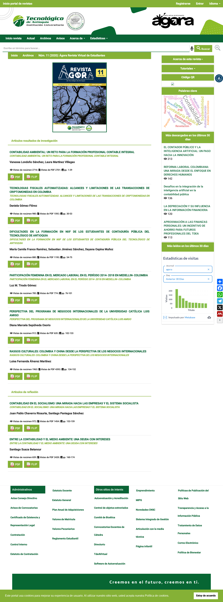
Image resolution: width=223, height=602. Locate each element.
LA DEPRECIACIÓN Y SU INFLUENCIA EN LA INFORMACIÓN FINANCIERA (187, 208)
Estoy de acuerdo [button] (206, 595)
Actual (31, 38)
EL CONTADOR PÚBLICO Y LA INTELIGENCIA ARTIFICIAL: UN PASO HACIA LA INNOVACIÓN (187, 151)
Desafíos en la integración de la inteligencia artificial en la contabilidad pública (183, 190)
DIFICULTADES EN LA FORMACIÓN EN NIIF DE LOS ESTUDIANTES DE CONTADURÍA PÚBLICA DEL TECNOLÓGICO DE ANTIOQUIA (79, 237)
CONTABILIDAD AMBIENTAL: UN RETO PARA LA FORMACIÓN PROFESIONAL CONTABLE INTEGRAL (72, 154)
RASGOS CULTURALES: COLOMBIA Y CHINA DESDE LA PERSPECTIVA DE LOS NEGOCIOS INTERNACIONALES (78, 353)
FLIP (34, 177)
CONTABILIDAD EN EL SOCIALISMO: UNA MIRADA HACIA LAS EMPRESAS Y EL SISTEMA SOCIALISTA (74, 405)
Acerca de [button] (76, 38)
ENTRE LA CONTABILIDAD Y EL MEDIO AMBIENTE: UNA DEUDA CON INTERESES (60, 441)
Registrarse (183, 4)
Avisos (60, 38)
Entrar (200, 4)
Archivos (45, 38)
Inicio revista (14, 38)
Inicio (14, 55)
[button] (219, 78)
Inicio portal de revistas (17, 4)
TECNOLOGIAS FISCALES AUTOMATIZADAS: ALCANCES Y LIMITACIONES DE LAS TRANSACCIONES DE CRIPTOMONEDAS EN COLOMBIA (79, 193)
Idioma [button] (214, 4)
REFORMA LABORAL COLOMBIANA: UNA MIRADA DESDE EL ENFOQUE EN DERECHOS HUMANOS (187, 171)
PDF (17, 177)
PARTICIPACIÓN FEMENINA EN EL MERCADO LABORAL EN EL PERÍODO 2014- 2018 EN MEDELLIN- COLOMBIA (79, 277)
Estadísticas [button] (98, 38)
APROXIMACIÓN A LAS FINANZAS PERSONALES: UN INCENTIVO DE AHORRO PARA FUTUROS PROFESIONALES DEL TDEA (185, 228)
